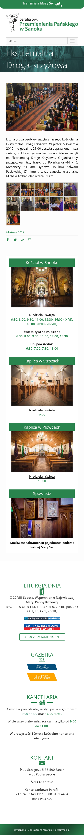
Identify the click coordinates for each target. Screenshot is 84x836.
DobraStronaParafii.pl (40, 830)
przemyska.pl (62, 830)
